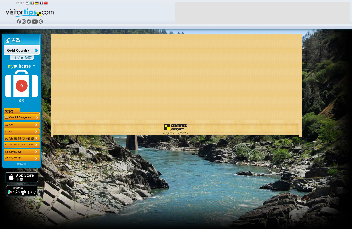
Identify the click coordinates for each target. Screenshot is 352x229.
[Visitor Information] (22, 158)
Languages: (18, 2)
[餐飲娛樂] (22, 138)
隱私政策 (21, 164)
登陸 (21, 100)
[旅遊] (22, 125)
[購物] (22, 145)
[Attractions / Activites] (22, 131)
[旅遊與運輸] (22, 152)
